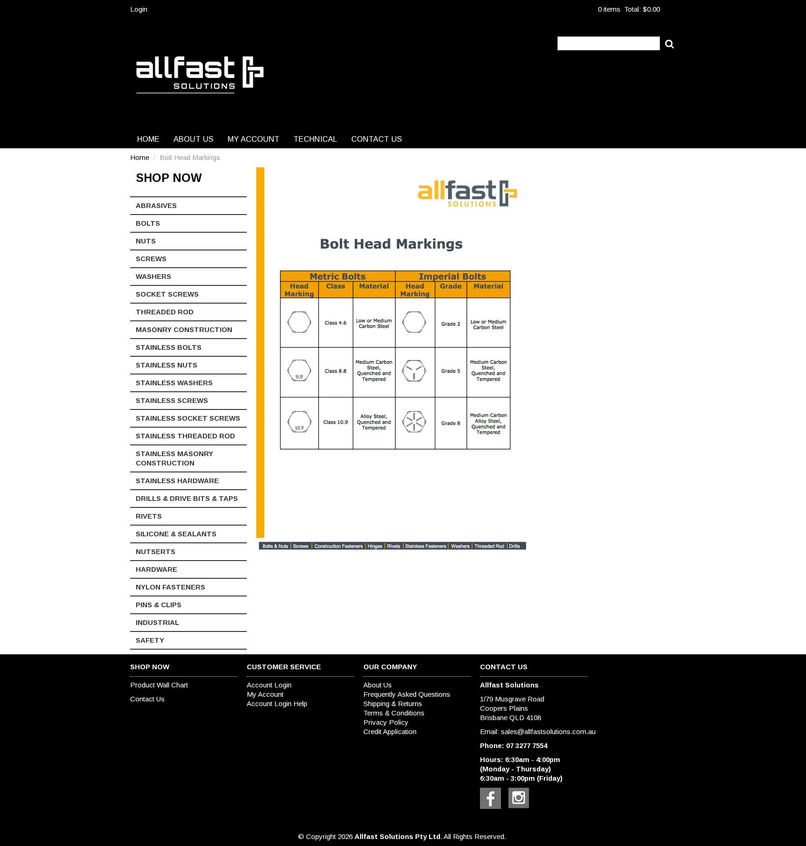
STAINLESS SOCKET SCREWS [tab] (188, 418)
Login (138, 9)
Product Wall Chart (159, 685)
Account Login (269, 685)
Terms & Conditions (393, 713)
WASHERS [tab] (153, 276)
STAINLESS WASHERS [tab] (174, 383)
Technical (315, 139)
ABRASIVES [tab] (156, 205)
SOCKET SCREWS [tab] (167, 294)
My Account (253, 139)
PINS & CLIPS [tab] (158, 605)
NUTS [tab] (146, 241)
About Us (194, 139)
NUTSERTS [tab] (155, 551)
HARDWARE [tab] (156, 569)
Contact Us (376, 139)
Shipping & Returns (392, 703)
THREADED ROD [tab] (165, 312)
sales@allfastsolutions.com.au (548, 731)
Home (148, 139)
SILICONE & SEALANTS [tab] (176, 534)
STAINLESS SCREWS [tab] (172, 400)
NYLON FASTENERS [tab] (170, 587)
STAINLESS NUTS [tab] (166, 365)
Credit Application (390, 731)
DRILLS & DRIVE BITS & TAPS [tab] (187, 498)
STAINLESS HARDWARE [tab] (177, 481)
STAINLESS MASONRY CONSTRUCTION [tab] (174, 458)
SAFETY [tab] (150, 640)
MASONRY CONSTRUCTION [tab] (184, 329)
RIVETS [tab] (149, 516)
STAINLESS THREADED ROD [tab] (185, 436)
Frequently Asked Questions (406, 694)
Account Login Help (277, 703)
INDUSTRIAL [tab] (157, 622)
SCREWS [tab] (151, 259)
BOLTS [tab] (148, 223)
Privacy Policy (386, 722)
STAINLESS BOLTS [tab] (169, 347)
